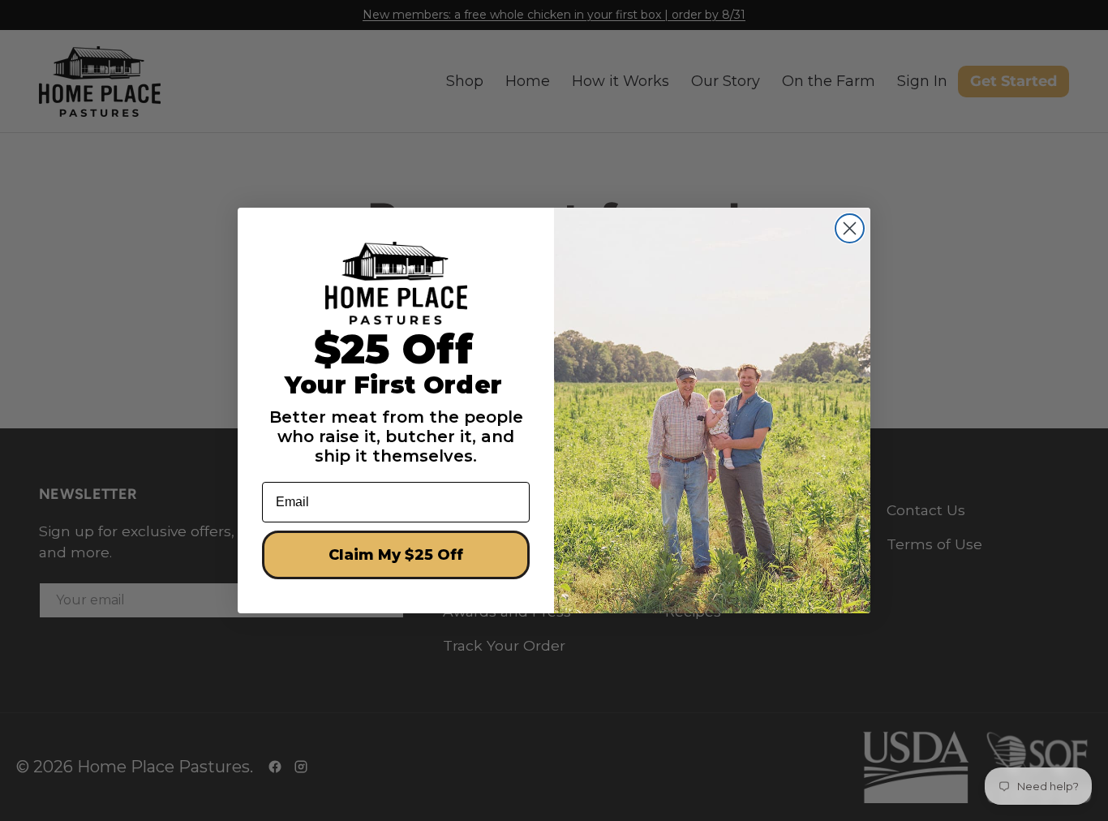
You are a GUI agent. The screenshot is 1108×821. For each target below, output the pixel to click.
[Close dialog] (849, 228)
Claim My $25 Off (396, 555)
